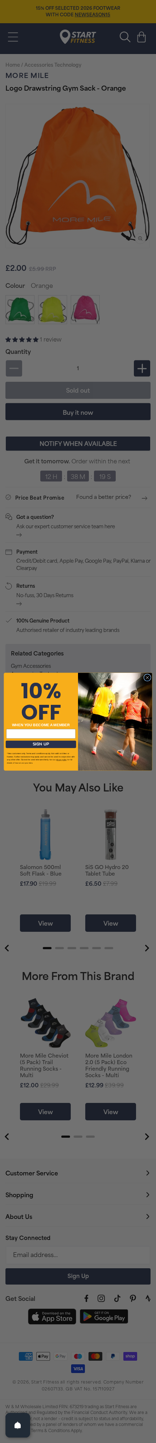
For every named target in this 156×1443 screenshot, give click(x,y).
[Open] (17, 1425)
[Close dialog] (147, 677)
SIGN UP (41, 744)
